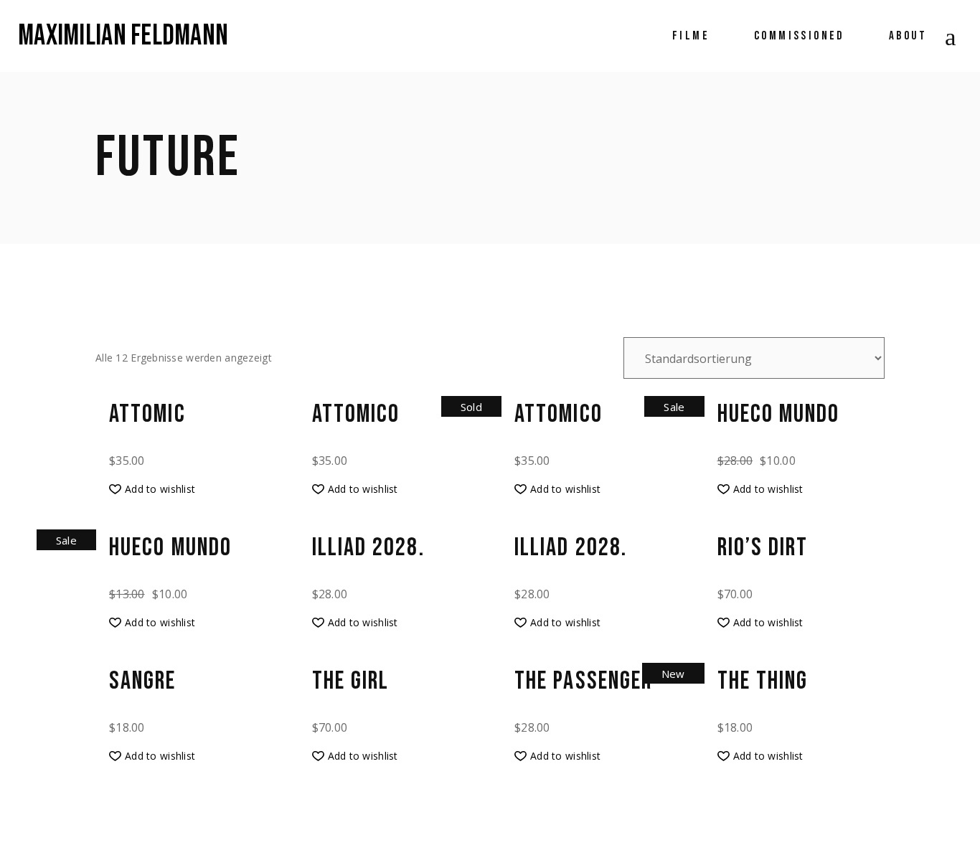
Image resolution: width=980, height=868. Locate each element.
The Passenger (583, 681)
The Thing (763, 681)
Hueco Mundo (778, 414)
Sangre (142, 681)
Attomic (147, 414)
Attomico (356, 414)
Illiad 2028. (368, 548)
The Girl (351, 681)
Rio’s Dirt (763, 548)
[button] (152, 489)
